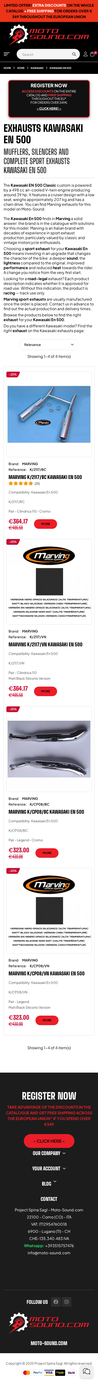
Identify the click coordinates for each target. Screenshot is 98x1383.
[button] (49, 1141)
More (45, 524)
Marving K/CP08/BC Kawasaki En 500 (46, 811)
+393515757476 (59, 1245)
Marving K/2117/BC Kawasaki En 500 (45, 477)
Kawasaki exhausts (56, 330)
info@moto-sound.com (49, 1252)
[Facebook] (56, 1302)
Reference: (18, 469)
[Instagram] (66, 1302)
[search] (74, 54)
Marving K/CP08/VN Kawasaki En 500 (47, 973)
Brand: (14, 464)
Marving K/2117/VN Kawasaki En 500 (46, 644)
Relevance (32, 344)
